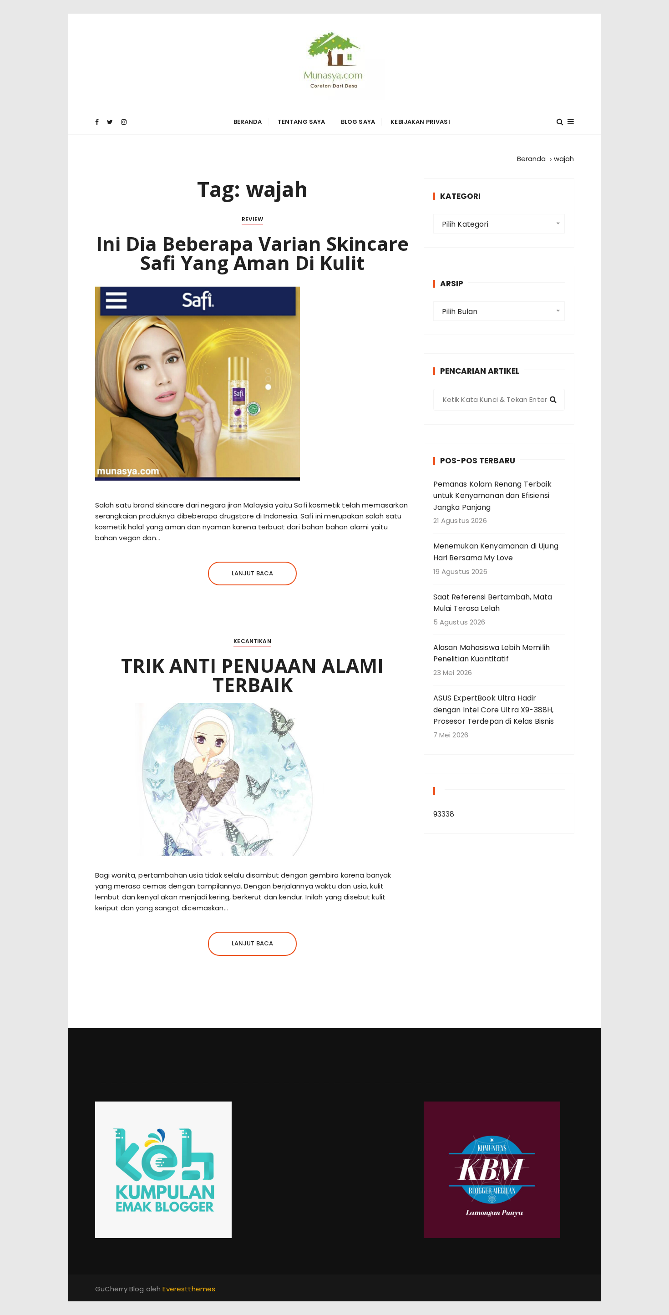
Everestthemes (188, 1289)
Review (253, 219)
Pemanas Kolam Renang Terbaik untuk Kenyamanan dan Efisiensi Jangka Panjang (492, 496)
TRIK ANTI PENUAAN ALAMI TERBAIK (252, 674)
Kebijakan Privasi (420, 121)
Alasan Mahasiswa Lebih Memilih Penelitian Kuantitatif (491, 653)
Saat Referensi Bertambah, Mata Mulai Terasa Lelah (492, 603)
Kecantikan (252, 641)
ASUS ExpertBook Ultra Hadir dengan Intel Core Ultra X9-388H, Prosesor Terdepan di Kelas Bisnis (493, 709)
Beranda (247, 121)
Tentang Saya (301, 121)
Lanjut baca (253, 573)
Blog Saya (358, 121)
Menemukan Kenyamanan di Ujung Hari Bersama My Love (495, 552)
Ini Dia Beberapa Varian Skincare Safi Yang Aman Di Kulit (252, 252)
